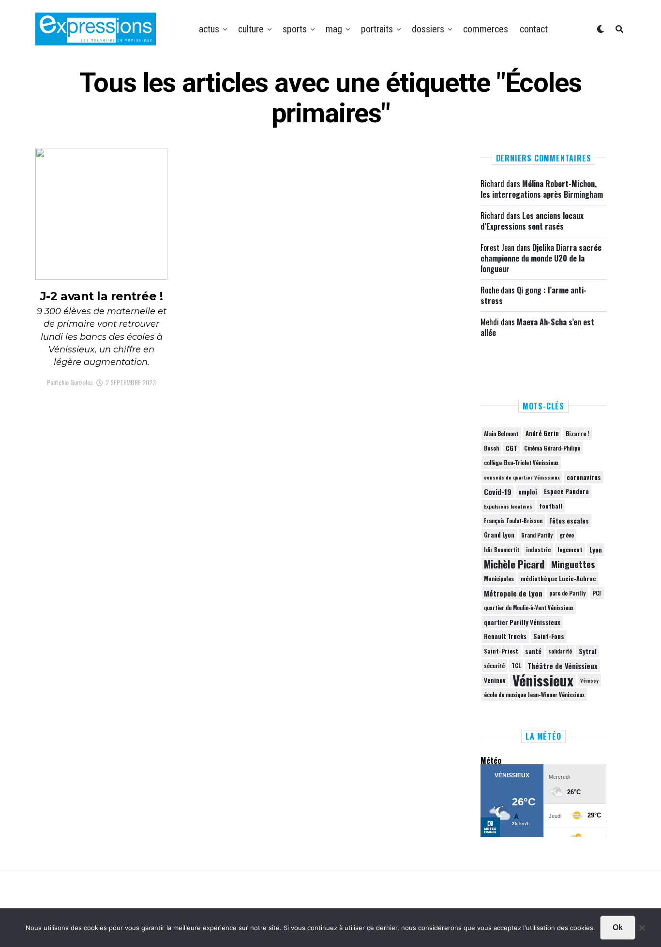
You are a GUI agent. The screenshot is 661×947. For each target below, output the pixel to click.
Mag (334, 29)
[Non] (642, 930)
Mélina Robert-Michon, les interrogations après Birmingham (542, 189)
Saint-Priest (501, 651)
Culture (251, 29)
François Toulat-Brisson (513, 520)
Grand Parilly (537, 535)
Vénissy (589, 680)
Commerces (485, 29)
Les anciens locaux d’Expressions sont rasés (532, 221)
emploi (527, 491)
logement (570, 549)
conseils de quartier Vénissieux (522, 477)
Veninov (495, 680)
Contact (534, 29)
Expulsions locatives (508, 506)
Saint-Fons (548, 636)
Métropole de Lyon (513, 593)
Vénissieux (542, 680)
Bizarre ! (577, 433)
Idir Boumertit (501, 550)
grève (566, 534)
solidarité (560, 651)
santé (533, 651)
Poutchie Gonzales (70, 382)
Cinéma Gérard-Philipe (552, 448)
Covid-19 (497, 491)
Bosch (491, 448)
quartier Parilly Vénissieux (522, 622)
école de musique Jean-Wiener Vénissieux (534, 694)
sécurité (494, 666)
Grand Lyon (499, 534)
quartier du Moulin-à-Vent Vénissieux (528, 608)
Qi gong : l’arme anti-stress (533, 295)
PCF (596, 593)
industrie (538, 549)
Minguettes (573, 564)
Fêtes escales (569, 520)
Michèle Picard (514, 564)
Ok (618, 927)
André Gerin (542, 433)
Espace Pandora (566, 491)
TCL (516, 665)
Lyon (595, 549)
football (550, 505)
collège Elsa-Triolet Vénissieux (521, 462)
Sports (295, 29)
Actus (209, 29)
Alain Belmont (501, 433)
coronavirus (584, 477)
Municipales (499, 578)
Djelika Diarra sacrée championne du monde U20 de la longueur (541, 258)
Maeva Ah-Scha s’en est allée (537, 327)
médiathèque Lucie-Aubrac (558, 578)
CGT (511, 448)
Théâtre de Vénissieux (562, 665)
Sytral (588, 651)
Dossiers (428, 29)
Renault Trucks (505, 636)
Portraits (377, 29)
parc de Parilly (567, 593)
